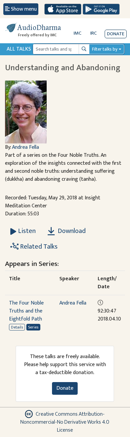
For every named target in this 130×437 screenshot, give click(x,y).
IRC (93, 33)
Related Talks (38, 246)
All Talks (19, 49)
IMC (77, 33)
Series (33, 327)
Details (17, 327)
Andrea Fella (25, 147)
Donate (115, 34)
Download (71, 231)
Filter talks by (104, 49)
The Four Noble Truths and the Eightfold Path (26, 311)
